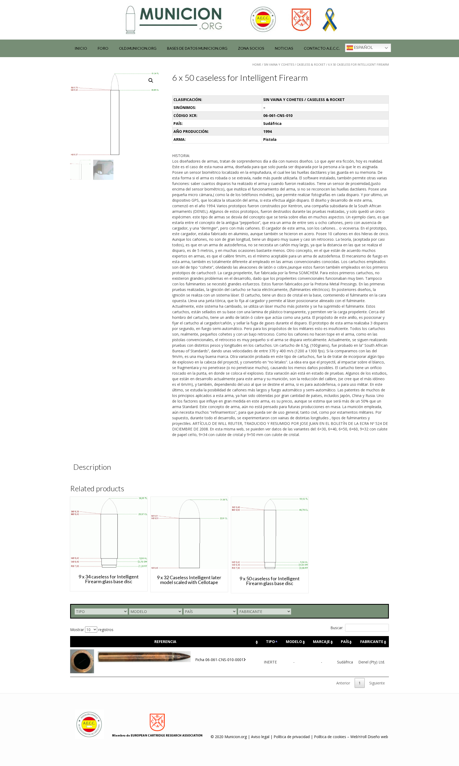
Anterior (343, 682)
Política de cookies (330, 736)
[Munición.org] (229, 19)
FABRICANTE (371, 641)
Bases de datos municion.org (197, 48)
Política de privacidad (292, 736)
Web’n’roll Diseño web (369, 736)
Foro (103, 48)
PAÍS (345, 641)
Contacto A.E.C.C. (322, 48)
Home (256, 64)
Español (363, 47)
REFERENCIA (165, 641)
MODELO (294, 641)
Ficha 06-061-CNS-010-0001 (219, 659)
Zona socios (251, 48)
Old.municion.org (137, 48)
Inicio (81, 48)
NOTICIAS (284, 48)
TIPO (270, 641)
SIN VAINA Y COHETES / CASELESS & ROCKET (294, 64)
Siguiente (377, 682)
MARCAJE (321, 641)
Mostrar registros (91, 629)
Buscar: (336, 627)
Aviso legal (260, 736)
